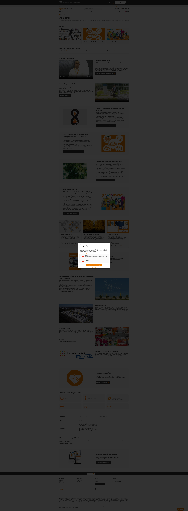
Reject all (89, 265)
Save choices (94, 267)
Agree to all (98, 265)
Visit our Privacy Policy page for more (85, 253)
